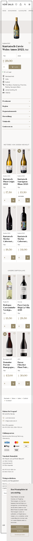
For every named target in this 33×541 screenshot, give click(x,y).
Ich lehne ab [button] (20, 530)
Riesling (7, 87)
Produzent (6, 101)
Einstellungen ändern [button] (20, 534)
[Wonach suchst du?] (25, 4)
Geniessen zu (7, 126)
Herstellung (7, 116)
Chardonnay (16, 85)
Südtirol (7, 82)
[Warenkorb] (20, 4)
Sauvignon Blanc (15, 87)
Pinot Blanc (8, 85)
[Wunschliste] (16, 4)
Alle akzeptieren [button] (20, 527)
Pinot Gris (23, 85)
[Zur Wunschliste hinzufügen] (29, 43)
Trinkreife (6, 121)
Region (5, 106)
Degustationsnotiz (9, 111)
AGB (3, 525)
